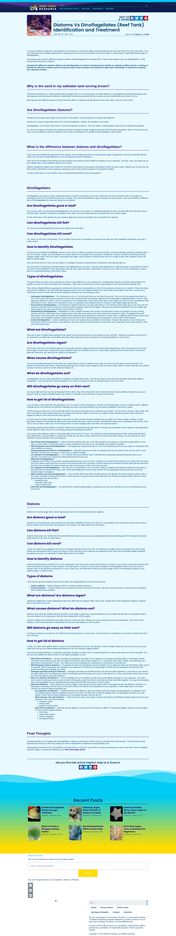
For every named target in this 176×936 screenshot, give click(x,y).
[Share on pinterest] (146, 18)
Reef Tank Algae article (75, 750)
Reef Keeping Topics (69, 8)
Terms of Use (122, 907)
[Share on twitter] (136, 18)
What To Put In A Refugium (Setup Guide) (50, 829)
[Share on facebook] (132, 18)
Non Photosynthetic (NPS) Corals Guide (93, 827)
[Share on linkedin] (141, 18)
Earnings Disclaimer (100, 912)
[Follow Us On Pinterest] (30, 895)
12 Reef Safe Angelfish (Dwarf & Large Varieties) (53, 810)
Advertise (128, 912)
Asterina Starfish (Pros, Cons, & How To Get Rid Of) (135, 810)
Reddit (146, 34)
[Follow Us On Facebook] (30, 885)
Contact (116, 912)
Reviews (110, 8)
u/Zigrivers (138, 34)
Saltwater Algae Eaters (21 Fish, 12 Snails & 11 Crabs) (92, 810)
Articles (86, 8)
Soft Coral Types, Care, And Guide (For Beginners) (135, 829)
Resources (98, 8)
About (93, 907)
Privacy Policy (106, 907)
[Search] (147, 5)
